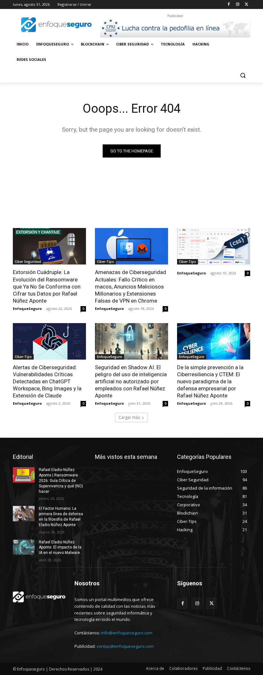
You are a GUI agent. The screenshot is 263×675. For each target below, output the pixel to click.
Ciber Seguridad (28, 261)
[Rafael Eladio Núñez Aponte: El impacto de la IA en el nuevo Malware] (24, 547)
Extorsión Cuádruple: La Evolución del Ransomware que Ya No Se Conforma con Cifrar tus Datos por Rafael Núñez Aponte (47, 286)
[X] (246, 4)
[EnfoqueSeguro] (56, 24)
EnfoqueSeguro (27, 308)
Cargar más (129, 417)
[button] (242, 75)
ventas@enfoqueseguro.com (125, 646)
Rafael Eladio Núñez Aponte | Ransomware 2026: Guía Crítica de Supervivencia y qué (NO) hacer (61, 480)
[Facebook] (229, 4)
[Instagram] (237, 4)
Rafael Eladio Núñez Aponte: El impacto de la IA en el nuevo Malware (60, 547)
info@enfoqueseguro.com (126, 633)
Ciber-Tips (105, 261)
